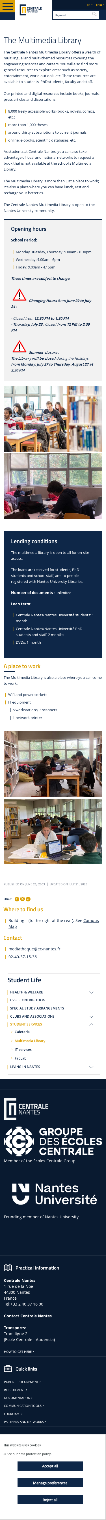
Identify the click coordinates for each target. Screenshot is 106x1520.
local (30, 157)
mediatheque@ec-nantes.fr (34, 949)
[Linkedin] (28, 899)
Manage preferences (50, 1482)
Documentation (17, 1398)
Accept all (50, 1465)
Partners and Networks (24, 1422)
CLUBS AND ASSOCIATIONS (32, 1016)
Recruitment (14, 1390)
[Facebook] (17, 899)
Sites (99, 4)
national (49, 157)
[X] (22, 898)
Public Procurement (21, 1382)
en (88, 4)
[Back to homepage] (33, 10)
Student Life (24, 979)
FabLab (20, 1058)
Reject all (50, 1499)
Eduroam (12, 1414)
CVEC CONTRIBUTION (27, 1000)
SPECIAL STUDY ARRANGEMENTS (37, 1008)
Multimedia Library (30, 1041)
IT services (23, 1049)
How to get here (18, 1352)
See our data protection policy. (29, 1454)
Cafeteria (22, 1032)
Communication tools (23, 1406)
